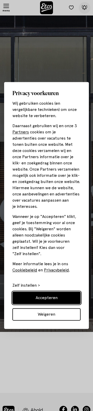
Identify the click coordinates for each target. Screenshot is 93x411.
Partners (20, 132)
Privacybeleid (56, 270)
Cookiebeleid (24, 270)
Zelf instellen (24, 286)
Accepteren (47, 297)
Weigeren (46, 314)
